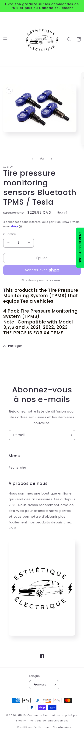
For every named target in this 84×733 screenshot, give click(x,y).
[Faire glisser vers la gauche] (32, 159)
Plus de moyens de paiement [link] (42, 280)
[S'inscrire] (70, 435)
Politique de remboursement (49, 720)
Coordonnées (62, 727)
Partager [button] (15, 346)
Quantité (9, 234)
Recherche (17, 467)
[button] (5, 39)
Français (40, 684)
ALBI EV (21, 715)
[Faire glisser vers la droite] (51, 159)
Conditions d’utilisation (33, 727)
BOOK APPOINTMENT (80, 247)
